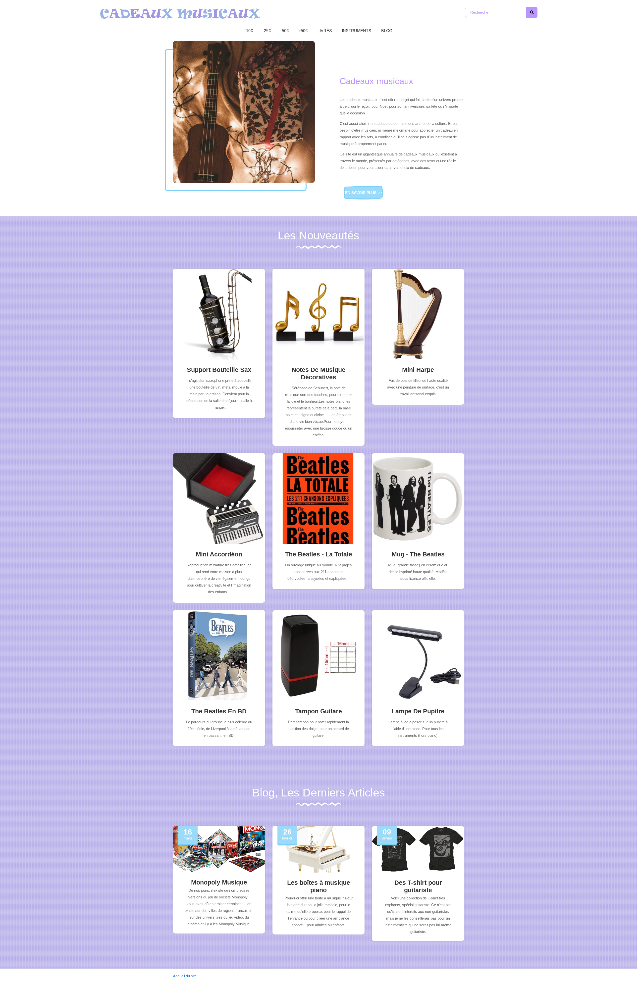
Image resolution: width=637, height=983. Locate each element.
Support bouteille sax (219, 369)
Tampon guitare (318, 711)
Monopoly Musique (219, 882)
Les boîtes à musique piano (318, 886)
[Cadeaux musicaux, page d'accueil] (180, 13)
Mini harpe (418, 369)
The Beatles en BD (219, 711)
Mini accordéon (219, 554)
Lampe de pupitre (418, 711)
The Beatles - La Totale (318, 554)
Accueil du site (185, 976)
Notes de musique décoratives (318, 373)
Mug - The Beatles (418, 554)
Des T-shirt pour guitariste (418, 886)
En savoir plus (361, 193)
